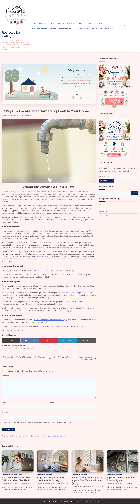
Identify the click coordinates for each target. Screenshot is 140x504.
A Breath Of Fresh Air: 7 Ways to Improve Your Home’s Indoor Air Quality (87, 480)
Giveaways (82, 28)
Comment (6, 376)
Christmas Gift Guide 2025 (101, 28)
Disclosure (102, 208)
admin (28, 116)
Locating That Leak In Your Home (20, 349)
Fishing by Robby (65, 28)
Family (90, 23)
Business (51, 23)
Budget (82, 23)
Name (4, 403)
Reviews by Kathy (11, 34)
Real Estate (71, 23)
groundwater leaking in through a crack (53, 270)
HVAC (21, 474)
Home (34, 23)
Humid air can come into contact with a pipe (50, 320)
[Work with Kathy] (114, 157)
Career (61, 23)
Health (42, 23)
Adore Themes (93, 501)
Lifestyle (101, 23)
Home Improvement (39, 28)
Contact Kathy (104, 215)
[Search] (124, 26)
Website (5, 413)
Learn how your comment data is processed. (48, 436)
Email (52, 403)
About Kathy (103, 211)
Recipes (53, 28)
